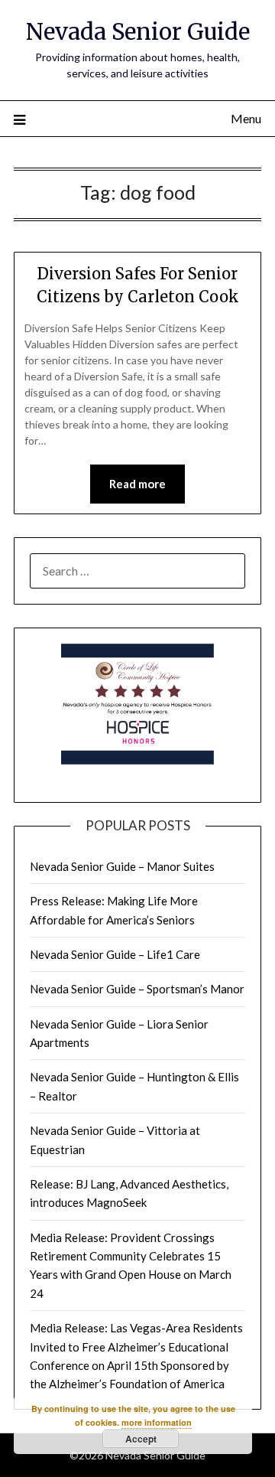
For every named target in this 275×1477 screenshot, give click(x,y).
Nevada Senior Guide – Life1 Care (115, 954)
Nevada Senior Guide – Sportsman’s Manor (137, 989)
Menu (246, 118)
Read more (137, 484)
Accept (141, 1439)
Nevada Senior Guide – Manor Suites (122, 866)
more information (156, 1422)
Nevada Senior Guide (138, 32)
